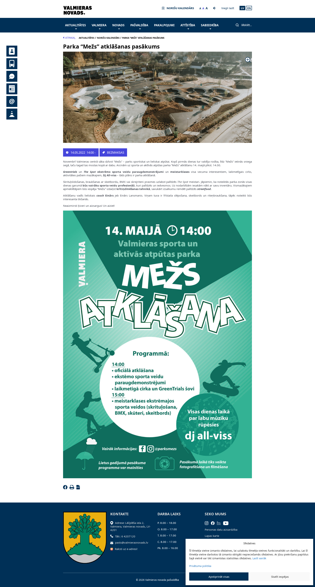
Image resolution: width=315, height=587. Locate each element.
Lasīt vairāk (259, 558)
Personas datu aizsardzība (221, 529)
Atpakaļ (70, 37)
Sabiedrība (210, 25)
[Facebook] (66, 488)
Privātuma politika (200, 566)
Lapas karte (212, 536)
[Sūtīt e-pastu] (112, 542)
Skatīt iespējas (280, 576)
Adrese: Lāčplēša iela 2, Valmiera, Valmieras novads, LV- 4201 (130, 526)
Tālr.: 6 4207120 (125, 536)
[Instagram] (208, 523)
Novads (118, 25)
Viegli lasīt (227, 8)
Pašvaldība (139, 25)
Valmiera (99, 25)
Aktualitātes (75, 25)
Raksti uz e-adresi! (126, 549)
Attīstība (187, 25)
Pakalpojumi (164, 25)
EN (249, 8)
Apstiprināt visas (219, 576)
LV (242, 8)
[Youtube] (227, 523)
